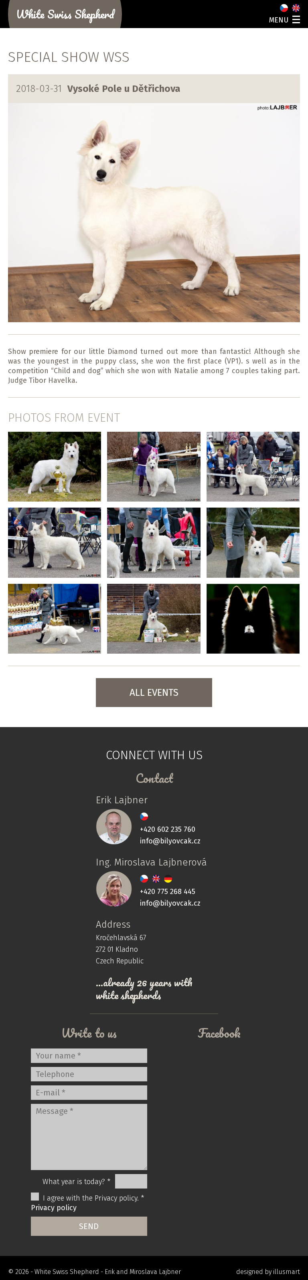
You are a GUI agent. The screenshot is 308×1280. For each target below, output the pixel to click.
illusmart (286, 1272)
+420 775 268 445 (167, 891)
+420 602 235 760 (167, 829)
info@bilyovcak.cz (170, 841)
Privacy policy (54, 1207)
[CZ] (284, 8)
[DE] (168, 879)
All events (154, 692)
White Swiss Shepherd (65, 14)
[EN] (296, 8)
